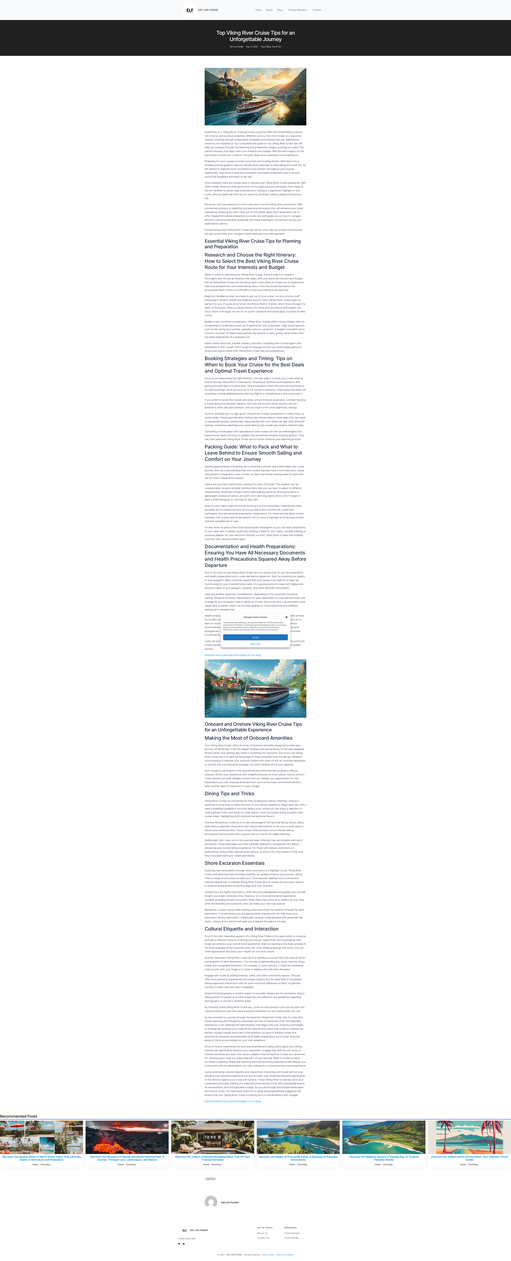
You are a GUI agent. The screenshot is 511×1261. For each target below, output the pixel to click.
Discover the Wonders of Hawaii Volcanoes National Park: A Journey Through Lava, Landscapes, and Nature (127, 1158)
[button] (286, 617)
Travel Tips (276, 46)
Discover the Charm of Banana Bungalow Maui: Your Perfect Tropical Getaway (212, 1158)
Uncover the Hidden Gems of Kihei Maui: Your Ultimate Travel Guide (469, 1158)
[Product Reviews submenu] (307, 10)
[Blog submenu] (283, 10)
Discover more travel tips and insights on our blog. (233, 655)
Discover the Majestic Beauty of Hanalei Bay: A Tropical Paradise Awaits (383, 1158)
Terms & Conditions (285, 1255)
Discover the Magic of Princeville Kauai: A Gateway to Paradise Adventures (298, 1158)
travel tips (210, 1179)
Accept (255, 637)
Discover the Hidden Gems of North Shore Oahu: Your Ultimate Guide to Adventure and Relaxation (41, 1158)
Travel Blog (266, 46)
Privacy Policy (255, 644)
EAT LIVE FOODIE (208, 10)
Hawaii (35, 1164)
